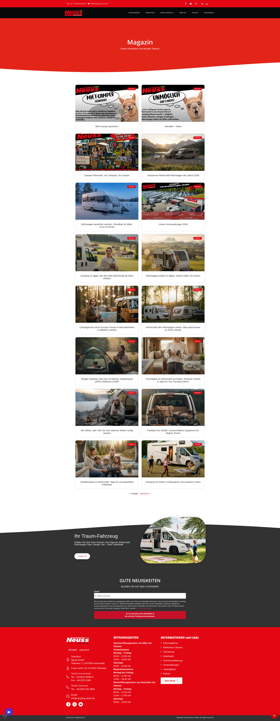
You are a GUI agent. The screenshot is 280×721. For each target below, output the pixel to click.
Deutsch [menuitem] (85, 650)
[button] (5, 716)
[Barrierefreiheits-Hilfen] (274, 715)
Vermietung (150, 13)
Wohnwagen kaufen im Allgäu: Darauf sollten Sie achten (173, 276)
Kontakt (195, 13)
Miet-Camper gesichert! (106, 126)
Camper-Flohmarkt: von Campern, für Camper (107, 175)
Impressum (70, 717)
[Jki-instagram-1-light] (74, 704)
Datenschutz (80, 717)
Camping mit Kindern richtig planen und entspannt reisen (173, 482)
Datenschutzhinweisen (143, 608)
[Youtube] (81, 704)
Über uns (182, 13)
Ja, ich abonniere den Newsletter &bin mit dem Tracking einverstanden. (140, 615)
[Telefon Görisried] (67, 687)
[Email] (67, 696)
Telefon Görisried (79, 685)
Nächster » (145, 493)
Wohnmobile (209, 13)
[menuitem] (202, 3)
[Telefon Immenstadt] (67, 676)
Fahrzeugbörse (134, 13)
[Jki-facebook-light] (68, 704)
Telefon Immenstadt (81, 673)
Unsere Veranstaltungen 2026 (173, 224)
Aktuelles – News (173, 126)
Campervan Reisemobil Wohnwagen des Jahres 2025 (173, 175)
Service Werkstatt (167, 13)
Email (97, 591)
